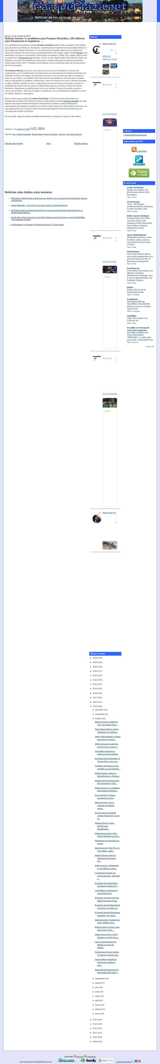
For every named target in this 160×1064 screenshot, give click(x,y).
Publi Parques (133, 252)
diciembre (99, 710)
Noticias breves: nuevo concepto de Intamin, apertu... (105, 806)
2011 (95, 1033)
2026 (95, 658)
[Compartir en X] (37, 128)
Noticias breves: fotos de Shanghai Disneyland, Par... (105, 858)
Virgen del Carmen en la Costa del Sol (137, 319)
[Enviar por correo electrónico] (31, 128)
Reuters (80, 53)
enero (98, 1014)
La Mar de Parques (135, 187)
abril (97, 1000)
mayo (97, 996)
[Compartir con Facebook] (40, 128)
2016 (95, 702)
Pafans (130, 287)
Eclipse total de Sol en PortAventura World (136, 291)
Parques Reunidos (51, 134)
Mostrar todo (150, 346)
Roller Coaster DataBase (138, 216)
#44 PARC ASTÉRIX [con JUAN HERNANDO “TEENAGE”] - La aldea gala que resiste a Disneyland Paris (140, 336)
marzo (98, 1005)
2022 (95, 675)
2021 (95, 680)
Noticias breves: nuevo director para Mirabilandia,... (104, 826)
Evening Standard (71, 101)
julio (97, 987)
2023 (95, 671)
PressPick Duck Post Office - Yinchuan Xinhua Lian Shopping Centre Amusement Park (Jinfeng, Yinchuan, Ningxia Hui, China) (139, 223)
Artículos (79, 1057)
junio (97, 992)
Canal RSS (142, 151)
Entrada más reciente (14, 143)
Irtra (13, 134)
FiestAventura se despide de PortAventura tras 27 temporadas (37, 225)
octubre (98, 719)
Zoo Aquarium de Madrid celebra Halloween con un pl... (107, 816)
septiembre (100, 979)
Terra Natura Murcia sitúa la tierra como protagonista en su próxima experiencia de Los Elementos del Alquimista (140, 257)
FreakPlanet (132, 299)
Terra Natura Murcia (74, 134)
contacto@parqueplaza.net (135, 135)
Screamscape (133, 202)
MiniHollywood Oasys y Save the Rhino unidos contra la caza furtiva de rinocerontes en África (139, 241)
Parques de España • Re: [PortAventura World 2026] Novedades (138, 192)
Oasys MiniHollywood (136, 235)
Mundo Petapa (37, 134)
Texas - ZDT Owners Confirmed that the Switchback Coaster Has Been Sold (140, 206)
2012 (95, 1028)
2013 (95, 1024)
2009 (95, 1041)
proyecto (62, 134)
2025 (95, 662)
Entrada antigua (81, 143)
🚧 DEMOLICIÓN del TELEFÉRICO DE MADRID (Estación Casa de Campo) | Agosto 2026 (139, 305)
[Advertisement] (80, 26)
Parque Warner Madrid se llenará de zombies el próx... (106, 962)
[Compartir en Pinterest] (43, 128)
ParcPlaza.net (133, 268)
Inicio (48, 143)
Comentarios (91, 1057)
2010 (95, 1037)
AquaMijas (131, 316)
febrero (98, 1009)
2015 (95, 706)
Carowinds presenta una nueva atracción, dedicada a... (107, 876)
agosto (98, 983)
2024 (95, 667)
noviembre (100, 714)
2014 (95, 1020)
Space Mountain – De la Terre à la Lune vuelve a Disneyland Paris (39, 205)
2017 (95, 698)
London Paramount (23, 134)
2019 (95, 689)
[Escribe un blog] (34, 128)
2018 (95, 693)
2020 (95, 684)
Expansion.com (26, 58)
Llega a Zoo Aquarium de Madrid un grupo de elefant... (105, 945)
